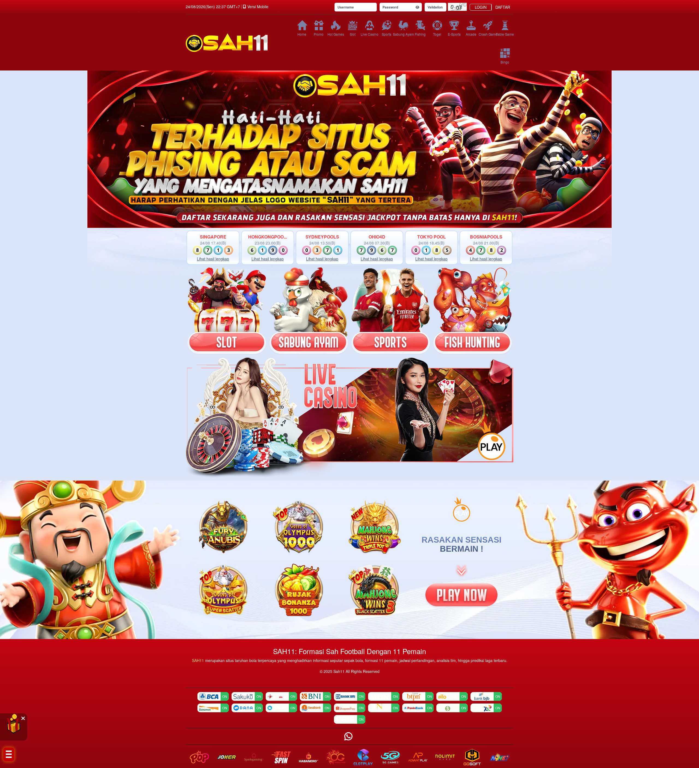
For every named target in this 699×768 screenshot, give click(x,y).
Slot (353, 34)
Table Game (504, 34)
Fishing (420, 34)
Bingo (504, 62)
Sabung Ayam (403, 34)
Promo (319, 34)
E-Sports (454, 34)
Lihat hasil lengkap (213, 258)
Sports (386, 34)
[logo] (235, 42)
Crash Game (487, 34)
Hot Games (335, 34)
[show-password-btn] (417, 7)
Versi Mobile (257, 6)
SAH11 (198, 660)
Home (301, 34)
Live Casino (369, 34)
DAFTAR (502, 7)
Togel (437, 34)
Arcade (471, 34)
